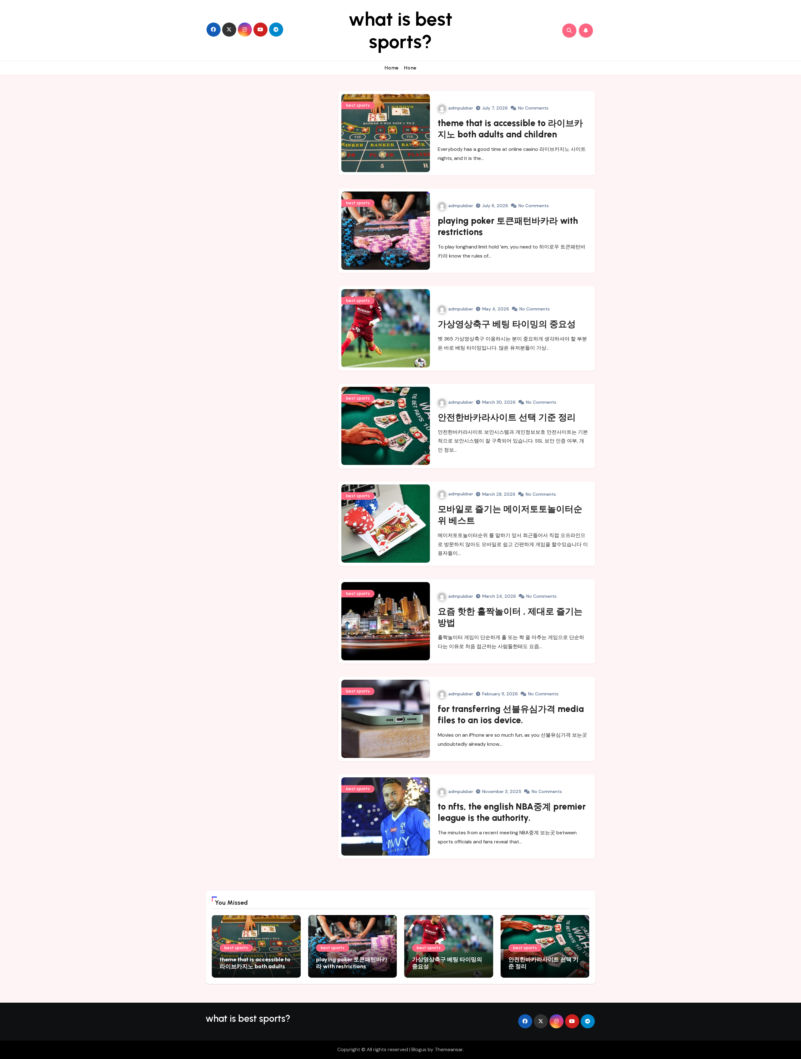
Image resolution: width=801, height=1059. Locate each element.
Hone (410, 68)
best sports (358, 105)
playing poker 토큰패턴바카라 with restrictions (351, 963)
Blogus (418, 1049)
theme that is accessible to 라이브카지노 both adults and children (255, 966)
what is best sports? (400, 30)
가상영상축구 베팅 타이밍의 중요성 (507, 324)
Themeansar (449, 1049)
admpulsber (460, 108)
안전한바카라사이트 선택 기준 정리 (507, 417)
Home (392, 68)
